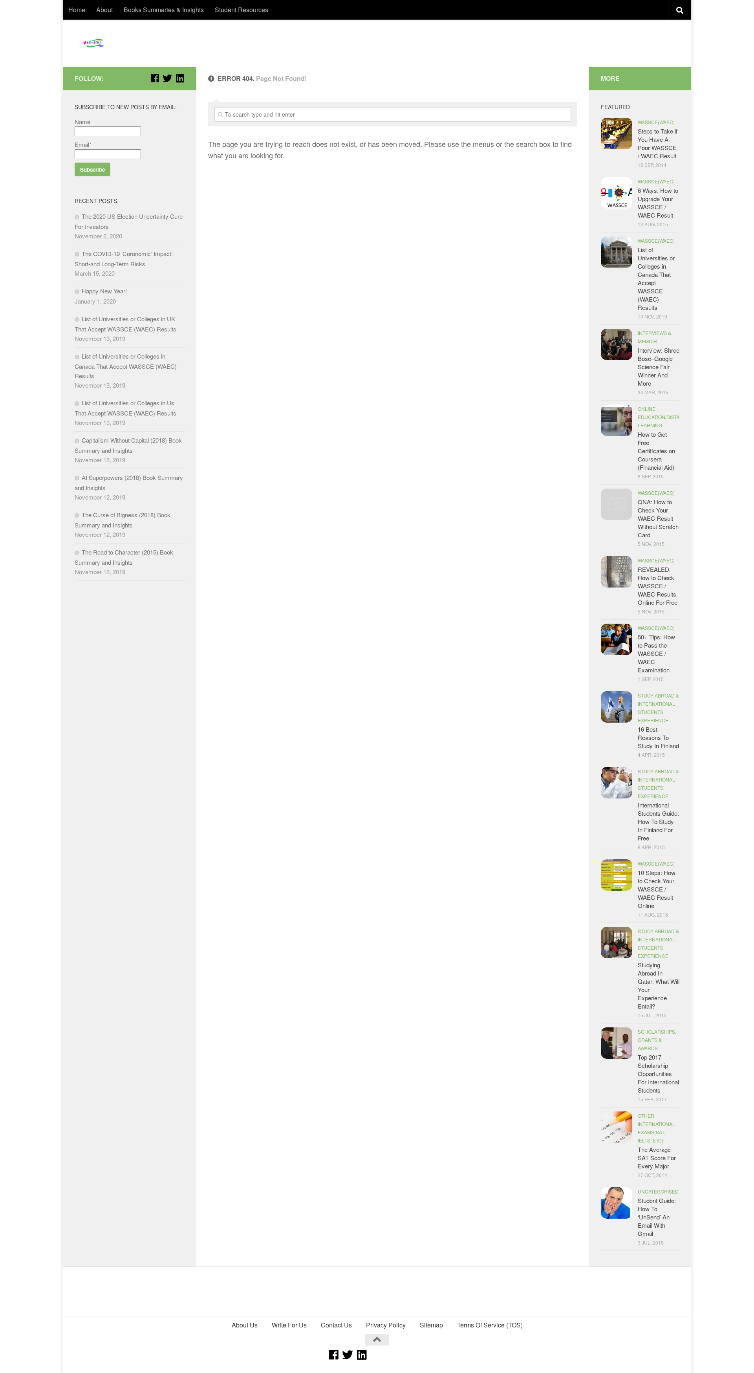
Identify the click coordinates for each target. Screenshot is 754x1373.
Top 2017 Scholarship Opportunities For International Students (658, 1073)
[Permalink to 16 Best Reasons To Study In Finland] (616, 707)
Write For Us (289, 1324)
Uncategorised (658, 1191)
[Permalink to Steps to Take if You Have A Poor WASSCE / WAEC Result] (616, 133)
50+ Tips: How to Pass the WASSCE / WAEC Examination (656, 653)
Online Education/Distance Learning (664, 416)
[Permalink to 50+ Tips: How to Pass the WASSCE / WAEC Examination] (616, 639)
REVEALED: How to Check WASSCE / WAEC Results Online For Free (657, 585)
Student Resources (241, 9)
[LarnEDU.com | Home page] (94, 43)
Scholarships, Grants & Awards (657, 1039)
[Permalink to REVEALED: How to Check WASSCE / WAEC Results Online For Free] (616, 572)
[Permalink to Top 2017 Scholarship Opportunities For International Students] (616, 1043)
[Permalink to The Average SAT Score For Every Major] (616, 1127)
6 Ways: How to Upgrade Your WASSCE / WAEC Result (658, 202)
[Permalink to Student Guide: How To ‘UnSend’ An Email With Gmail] (616, 1203)
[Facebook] (154, 78)
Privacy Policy (386, 1324)
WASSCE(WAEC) (656, 122)
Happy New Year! (104, 291)
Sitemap (431, 1324)
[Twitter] (167, 78)
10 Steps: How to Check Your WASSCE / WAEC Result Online (656, 889)
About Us (245, 1324)
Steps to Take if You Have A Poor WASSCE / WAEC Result (657, 143)
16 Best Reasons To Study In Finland (658, 737)
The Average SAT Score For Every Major (657, 1157)
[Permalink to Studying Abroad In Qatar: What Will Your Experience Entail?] (616, 942)
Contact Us (336, 1324)
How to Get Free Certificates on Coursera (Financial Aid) (656, 450)
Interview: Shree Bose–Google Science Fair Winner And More (658, 366)
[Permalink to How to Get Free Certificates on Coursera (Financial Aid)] (616, 420)
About (104, 9)
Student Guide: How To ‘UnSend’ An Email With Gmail (657, 1217)
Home (76, 9)
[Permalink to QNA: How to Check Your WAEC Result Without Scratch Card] (616, 504)
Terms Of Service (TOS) (490, 1324)
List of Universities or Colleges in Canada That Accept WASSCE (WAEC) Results (126, 366)
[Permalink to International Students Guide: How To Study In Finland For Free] (616, 782)
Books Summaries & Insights (164, 9)
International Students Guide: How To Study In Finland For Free (658, 821)
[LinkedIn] (180, 78)
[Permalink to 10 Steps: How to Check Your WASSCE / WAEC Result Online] (616, 875)
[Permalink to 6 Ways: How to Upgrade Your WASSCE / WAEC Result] (616, 193)
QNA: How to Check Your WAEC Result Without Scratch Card (658, 518)
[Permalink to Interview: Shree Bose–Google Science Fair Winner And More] (616, 344)
